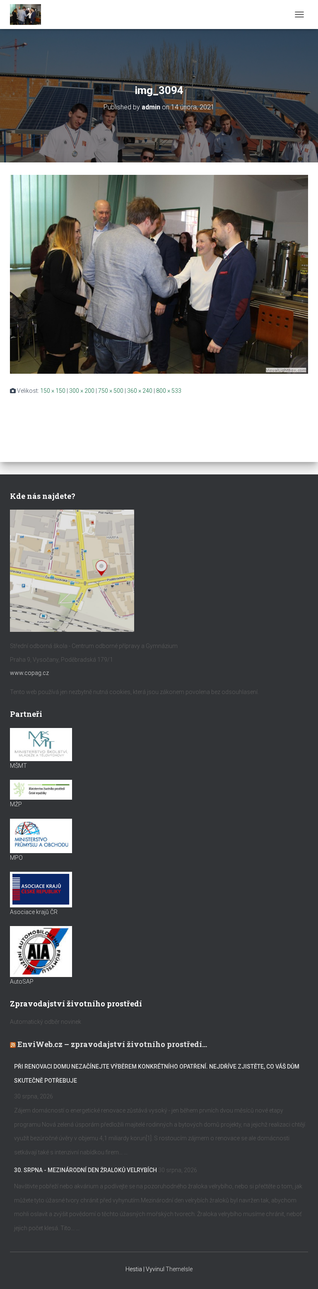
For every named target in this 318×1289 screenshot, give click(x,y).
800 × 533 (168, 390)
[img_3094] (159, 274)
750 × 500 (110, 390)
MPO (16, 857)
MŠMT (18, 765)
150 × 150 (52, 390)
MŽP (16, 804)
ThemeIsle (179, 1269)
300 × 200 (81, 390)
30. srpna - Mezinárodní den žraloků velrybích (85, 1170)
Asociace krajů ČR (34, 912)
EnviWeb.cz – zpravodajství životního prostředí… (112, 1044)
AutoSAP (22, 981)
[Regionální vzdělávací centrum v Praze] (28, 14)
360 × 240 (139, 390)
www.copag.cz (29, 673)
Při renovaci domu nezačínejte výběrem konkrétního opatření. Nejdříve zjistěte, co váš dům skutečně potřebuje (156, 1073)
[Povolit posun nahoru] (301, 1272)
